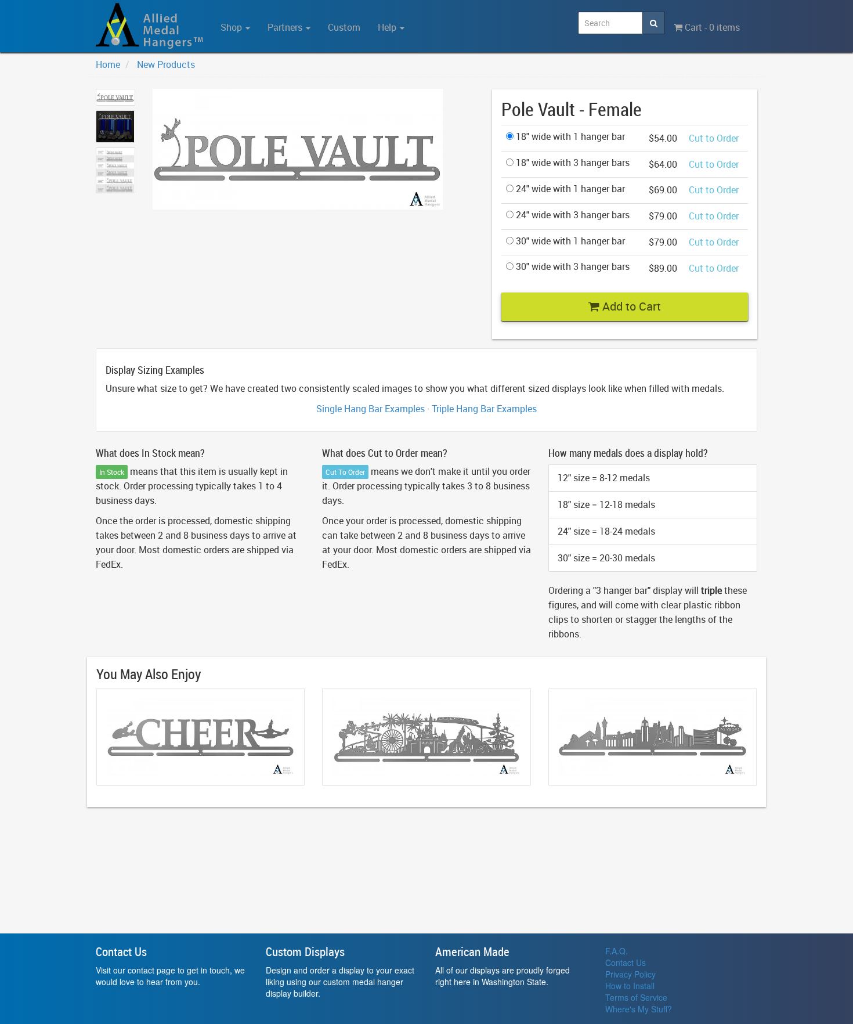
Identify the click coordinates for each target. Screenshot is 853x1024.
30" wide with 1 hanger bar (569, 241)
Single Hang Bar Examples (370, 408)
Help (388, 27)
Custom (344, 27)
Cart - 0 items (711, 27)
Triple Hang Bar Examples (484, 408)
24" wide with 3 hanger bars (572, 214)
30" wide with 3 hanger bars (572, 266)
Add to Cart (630, 306)
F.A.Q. (616, 951)
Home (108, 64)
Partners (286, 27)
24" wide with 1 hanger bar (569, 188)
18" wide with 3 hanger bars (572, 162)
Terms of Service (636, 997)
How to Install (630, 985)
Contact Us (625, 962)
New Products (166, 64)
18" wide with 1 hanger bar (569, 136)
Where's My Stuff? (638, 1009)
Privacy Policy (630, 974)
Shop (232, 27)
